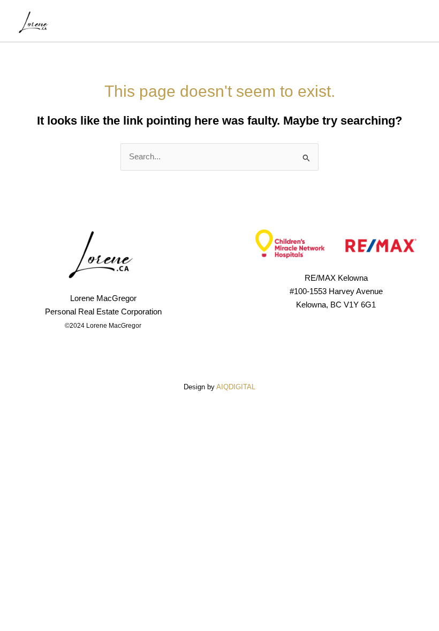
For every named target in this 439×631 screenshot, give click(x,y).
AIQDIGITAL (235, 387)
